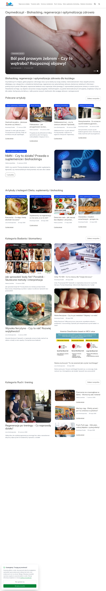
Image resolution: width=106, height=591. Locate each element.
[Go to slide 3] (97, 71)
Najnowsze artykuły (24, 4)
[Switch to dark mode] (99, 3)
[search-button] (95, 4)
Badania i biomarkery (86, 4)
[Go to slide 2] (95, 70)
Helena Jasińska (34, 129)
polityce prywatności (25, 578)
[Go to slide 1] (94, 70)
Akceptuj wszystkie (20, 586)
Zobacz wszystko (93, 98)
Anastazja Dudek (10, 127)
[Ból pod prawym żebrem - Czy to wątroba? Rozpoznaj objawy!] (53, 45)
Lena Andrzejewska (16, 68)
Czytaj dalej (10, 175)
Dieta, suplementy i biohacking (71, 4)
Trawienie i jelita (35, 4)
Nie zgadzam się (19, 582)
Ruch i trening (58, 4)
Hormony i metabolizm (47, 4)
